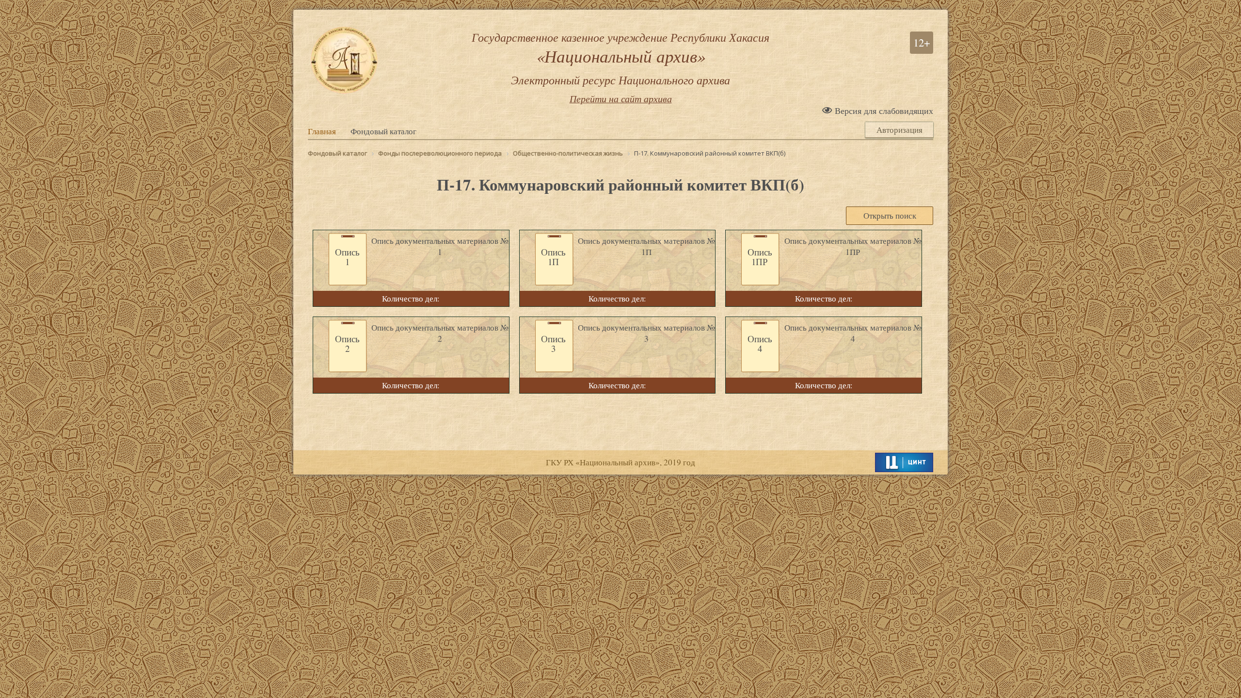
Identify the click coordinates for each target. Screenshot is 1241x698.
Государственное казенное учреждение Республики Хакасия (620, 58)
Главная (322, 131)
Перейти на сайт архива (621, 98)
